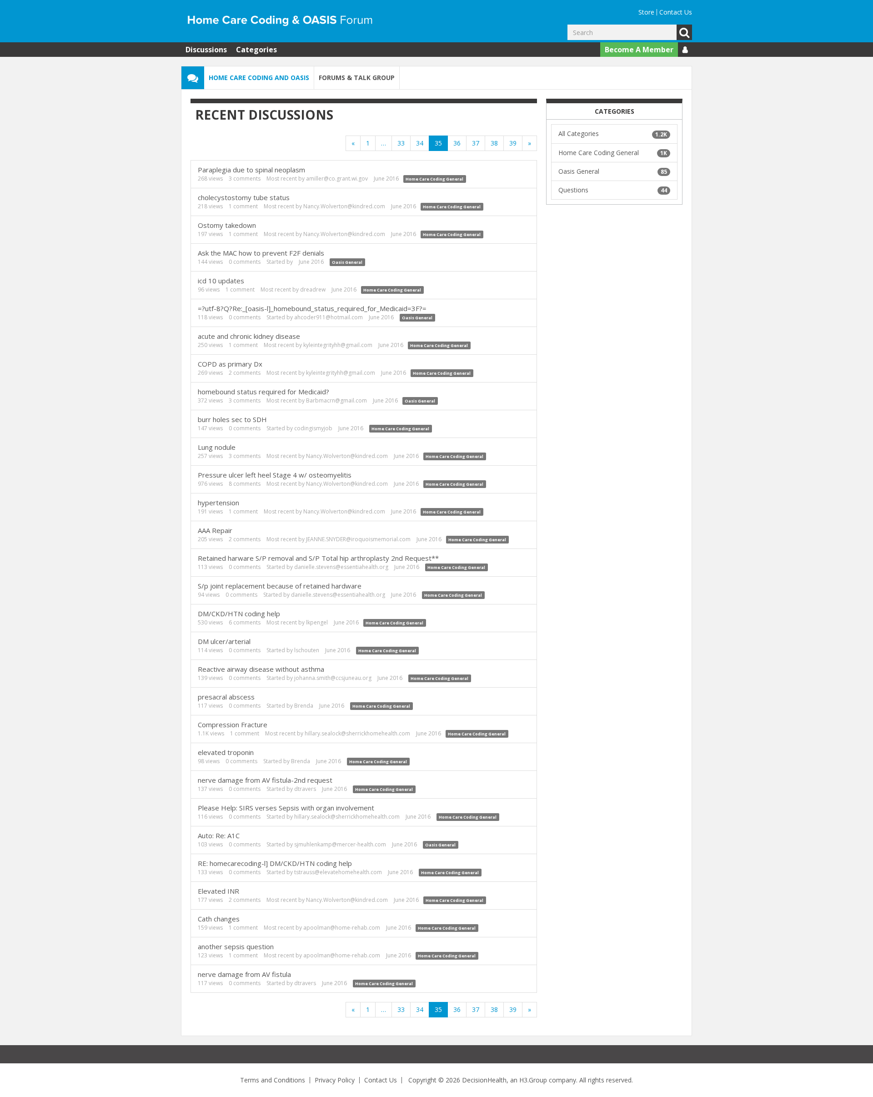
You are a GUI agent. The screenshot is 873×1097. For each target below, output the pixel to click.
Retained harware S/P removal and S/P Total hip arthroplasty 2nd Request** (318, 558)
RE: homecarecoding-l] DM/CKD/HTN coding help (275, 863)
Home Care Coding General (434, 179)
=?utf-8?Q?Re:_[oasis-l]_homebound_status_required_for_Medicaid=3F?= (312, 308)
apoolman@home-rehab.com (341, 927)
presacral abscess (226, 696)
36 (457, 143)
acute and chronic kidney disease (249, 336)
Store (646, 12)
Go (684, 32)
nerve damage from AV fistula (244, 974)
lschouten (306, 650)
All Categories (612, 133)
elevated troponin (226, 752)
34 (419, 143)
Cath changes (219, 918)
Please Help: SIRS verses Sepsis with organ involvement (286, 807)
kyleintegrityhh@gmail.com (337, 345)
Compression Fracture (232, 724)
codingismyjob (313, 428)
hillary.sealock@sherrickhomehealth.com (357, 733)
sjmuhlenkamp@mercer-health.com (340, 844)
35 (438, 143)
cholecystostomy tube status (244, 197)
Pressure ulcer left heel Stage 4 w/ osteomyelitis (274, 474)
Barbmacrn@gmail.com (336, 400)
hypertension (218, 502)
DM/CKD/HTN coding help (239, 613)
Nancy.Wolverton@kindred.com (344, 206)
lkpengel (317, 622)
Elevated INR (218, 891)
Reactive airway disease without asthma (261, 669)
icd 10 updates (221, 280)
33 (401, 143)
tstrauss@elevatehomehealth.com (338, 872)
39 (513, 143)
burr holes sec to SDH (232, 419)
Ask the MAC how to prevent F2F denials (261, 252)
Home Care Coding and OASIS (259, 77)
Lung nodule (217, 447)
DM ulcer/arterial (224, 641)
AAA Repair (215, 530)
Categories (256, 50)
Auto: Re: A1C (219, 835)
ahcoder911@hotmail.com (328, 317)
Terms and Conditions (272, 1080)
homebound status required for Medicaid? (263, 391)
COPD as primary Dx (230, 363)
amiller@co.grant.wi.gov (337, 178)
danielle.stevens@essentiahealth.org (341, 567)
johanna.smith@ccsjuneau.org (332, 678)
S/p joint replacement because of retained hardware (279, 585)
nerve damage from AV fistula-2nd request (265, 780)
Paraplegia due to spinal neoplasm (251, 169)
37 (475, 143)
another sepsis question (236, 946)
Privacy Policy (335, 1080)
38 (494, 143)
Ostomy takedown (227, 225)
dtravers (305, 789)
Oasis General (347, 262)
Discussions (206, 50)
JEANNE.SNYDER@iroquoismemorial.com (358, 539)
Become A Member (639, 50)
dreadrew (313, 289)
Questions (612, 190)
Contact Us (675, 12)
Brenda (303, 706)
